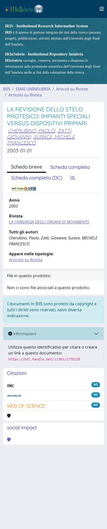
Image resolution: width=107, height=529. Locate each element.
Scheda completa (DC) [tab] (36, 178)
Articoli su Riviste (72, 89)
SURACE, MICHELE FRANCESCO (41, 139)
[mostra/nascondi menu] (102, 8)
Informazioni (24, 333)
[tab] (73, 178)
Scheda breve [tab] (26, 167)
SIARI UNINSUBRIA (33, 89)
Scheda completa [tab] (70, 167)
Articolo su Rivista (25, 95)
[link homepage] (26, 9)
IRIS (6, 89)
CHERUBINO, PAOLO (31, 131)
